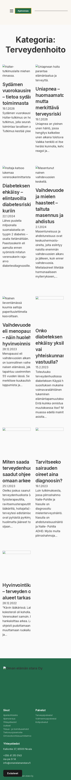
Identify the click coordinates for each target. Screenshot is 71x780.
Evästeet (12, 773)
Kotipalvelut (42, 722)
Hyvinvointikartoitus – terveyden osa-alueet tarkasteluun (24, 591)
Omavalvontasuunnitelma (17, 735)
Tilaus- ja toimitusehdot (16, 729)
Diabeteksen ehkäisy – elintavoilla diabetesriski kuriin (16, 198)
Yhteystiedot (10, 722)
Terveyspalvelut (44, 715)
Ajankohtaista (10, 715)
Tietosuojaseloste (12, 732)
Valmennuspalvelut (46, 718)
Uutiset (7, 725)
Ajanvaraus (23, 11)
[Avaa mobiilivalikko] (11, 11)
